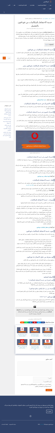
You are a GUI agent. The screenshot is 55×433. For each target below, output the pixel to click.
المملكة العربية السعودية (42, 5)
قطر (14, 5)
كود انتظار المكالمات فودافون (43, 227)
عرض (47, 44)
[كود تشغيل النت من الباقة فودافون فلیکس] (22, 344)
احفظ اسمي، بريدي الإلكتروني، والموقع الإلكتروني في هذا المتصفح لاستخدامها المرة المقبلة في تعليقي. (36, 385)
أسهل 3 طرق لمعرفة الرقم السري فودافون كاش (35, 348)
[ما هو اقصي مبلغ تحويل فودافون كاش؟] (47, 344)
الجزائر (44, 8)
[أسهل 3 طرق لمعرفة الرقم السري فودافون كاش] (35, 344)
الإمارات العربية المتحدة (23, 5)
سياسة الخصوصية (12, 424)
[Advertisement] (7, 34)
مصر (50, 5)
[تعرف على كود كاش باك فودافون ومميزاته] (22, 332)
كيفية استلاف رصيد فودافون (43, 176)
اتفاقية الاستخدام (5, 424)
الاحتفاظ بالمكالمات (36, 319)
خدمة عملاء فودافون (41, 99)
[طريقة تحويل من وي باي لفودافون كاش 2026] (47, 332)
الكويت (50, 8)
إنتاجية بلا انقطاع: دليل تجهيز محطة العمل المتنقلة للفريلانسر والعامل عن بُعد (7, 112)
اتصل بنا (49, 411)
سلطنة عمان (32, 5)
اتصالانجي (46, 2)
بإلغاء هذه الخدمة (30, 185)
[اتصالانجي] (50, 2)
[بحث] (4, 58)
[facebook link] (30, 416)
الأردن (9, 5)
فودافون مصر (45, 18)
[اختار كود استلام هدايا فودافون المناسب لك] (35, 332)
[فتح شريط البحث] (4, 12)
